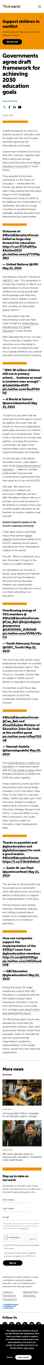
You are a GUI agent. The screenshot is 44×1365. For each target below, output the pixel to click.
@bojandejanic (30, 622)
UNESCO (7, 280)
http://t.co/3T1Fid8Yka (19, 247)
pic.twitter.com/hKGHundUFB (21, 963)
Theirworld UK (9, 1295)
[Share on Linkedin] (14, 107)
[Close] (40, 16)
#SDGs (7, 949)
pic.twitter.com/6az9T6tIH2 (21, 391)
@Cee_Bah (10, 622)
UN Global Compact (23, 770)
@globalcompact (15, 850)
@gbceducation (14, 846)
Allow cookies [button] (23, 1357)
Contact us (7, 1292)
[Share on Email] (20, 107)
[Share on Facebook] (9, 107)
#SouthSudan (12, 725)
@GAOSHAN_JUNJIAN (19, 629)
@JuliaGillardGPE (15, 385)
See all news (7, 1074)
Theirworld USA (9, 1299)
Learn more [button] (29, 1348)
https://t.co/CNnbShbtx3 (21, 862)
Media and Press (30, 1292)
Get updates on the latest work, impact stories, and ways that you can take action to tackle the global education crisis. (21, 1189)
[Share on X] (4, 107)
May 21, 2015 (12, 268)
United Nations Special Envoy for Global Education (20, 327)
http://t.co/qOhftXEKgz (20, 957)
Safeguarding (29, 1295)
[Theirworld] (11, 6)
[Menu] (40, 6)
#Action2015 (12, 250)
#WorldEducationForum (20, 235)
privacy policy (24, 1228)
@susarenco (11, 626)
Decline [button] (10, 1357)
